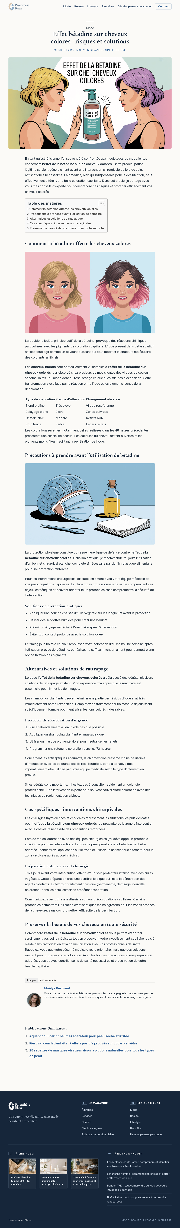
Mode (67, 6)
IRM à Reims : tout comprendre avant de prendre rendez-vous (136, 1199)
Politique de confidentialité (98, 1134)
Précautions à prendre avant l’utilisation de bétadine (66, 214)
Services (87, 1116)
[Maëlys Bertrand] (34, 1000)
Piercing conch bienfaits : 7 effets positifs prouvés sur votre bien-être (83, 1043)
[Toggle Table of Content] (100, 203)
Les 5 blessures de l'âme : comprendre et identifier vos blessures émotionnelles (138, 1164)
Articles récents (48, 980)
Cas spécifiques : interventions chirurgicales (60, 223)
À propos (31, 980)
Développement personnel (146, 1134)
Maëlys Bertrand (57, 988)
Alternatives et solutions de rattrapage (56, 218)
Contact (163, 6)
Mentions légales (92, 1128)
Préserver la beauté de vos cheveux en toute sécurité (67, 228)
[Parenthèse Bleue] (18, 6)
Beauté (78, 6)
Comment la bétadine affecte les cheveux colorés (63, 209)
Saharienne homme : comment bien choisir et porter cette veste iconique (138, 1176)
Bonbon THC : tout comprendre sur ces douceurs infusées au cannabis (137, 1187)
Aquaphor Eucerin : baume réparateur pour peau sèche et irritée (79, 1036)
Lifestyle (92, 6)
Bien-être (108, 6)
